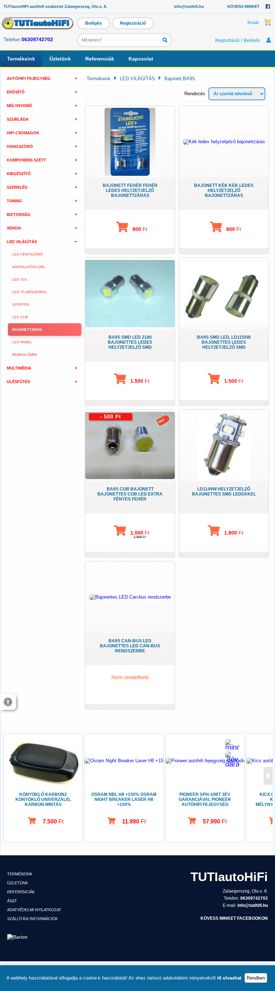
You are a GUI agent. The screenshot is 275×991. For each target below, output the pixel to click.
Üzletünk (60, 59)
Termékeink (21, 59)
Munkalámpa (24, 355)
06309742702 (37, 39)
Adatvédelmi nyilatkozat (34, 910)
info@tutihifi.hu (189, 6)
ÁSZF (12, 901)
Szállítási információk (32, 919)
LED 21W (20, 317)
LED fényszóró (27, 254)
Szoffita (20, 304)
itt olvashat (229, 978)
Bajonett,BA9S (27, 330)
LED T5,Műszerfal (29, 292)
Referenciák (99, 59)
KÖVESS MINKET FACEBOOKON (234, 918)
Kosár (253, 22)
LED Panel (22, 342)
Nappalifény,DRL (28, 267)
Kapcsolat (141, 59)
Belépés (93, 23)
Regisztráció (133, 23)
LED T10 (19, 279)
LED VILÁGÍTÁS (137, 78)
